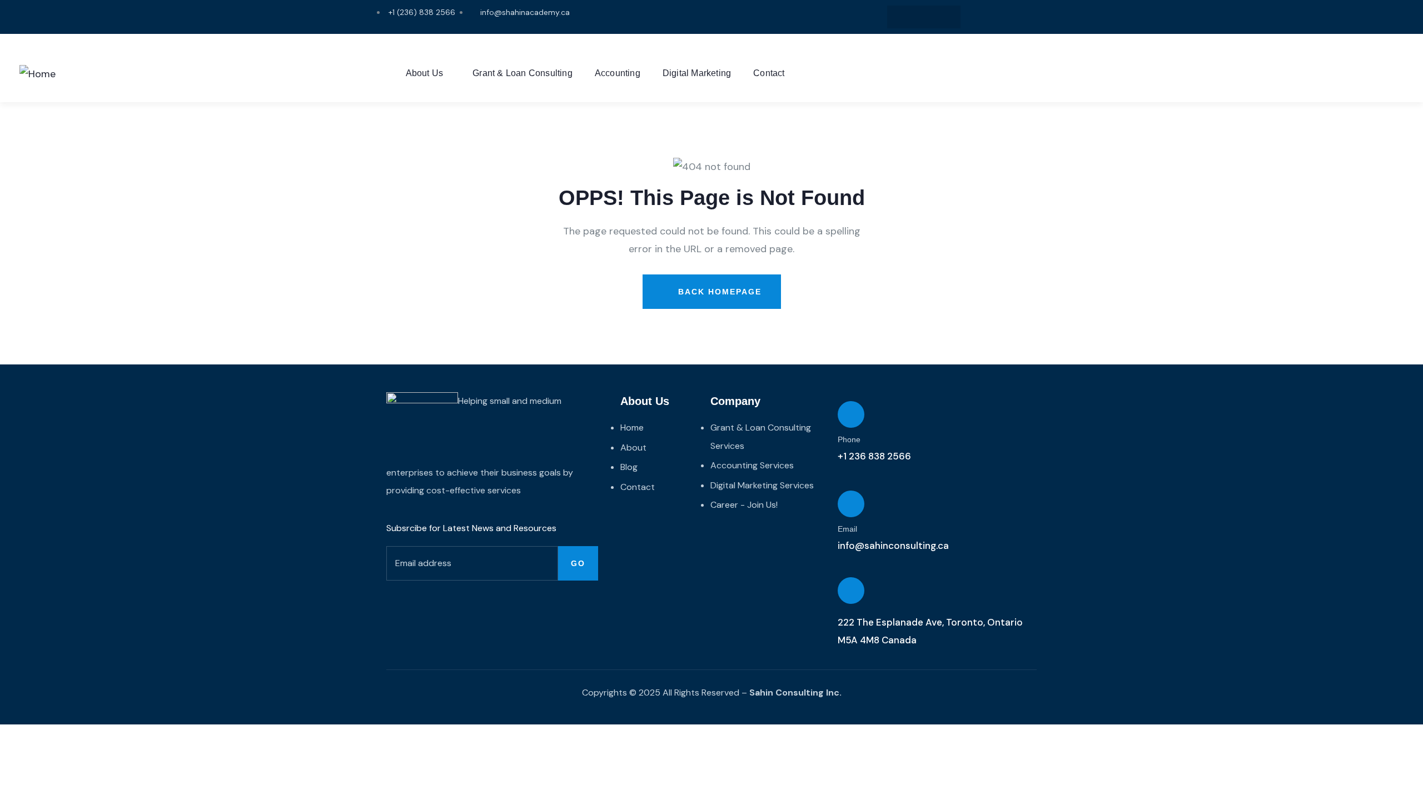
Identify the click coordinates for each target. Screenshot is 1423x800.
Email (847, 528)
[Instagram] (901, 17)
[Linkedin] (924, 17)
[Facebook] (947, 17)
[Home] (37, 74)
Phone (849, 439)
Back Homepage (718, 291)
